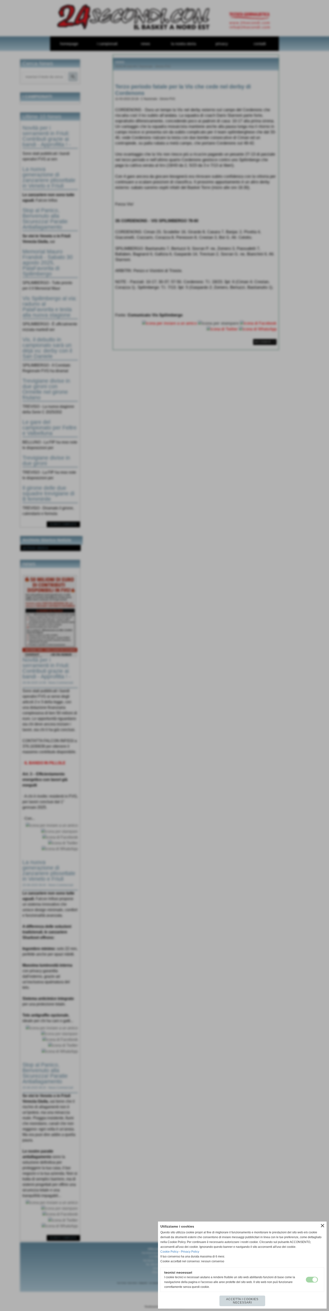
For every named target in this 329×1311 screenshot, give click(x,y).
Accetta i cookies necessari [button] (242, 1300)
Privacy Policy (190, 1251)
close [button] (322, 1226)
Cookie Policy (169, 1251)
